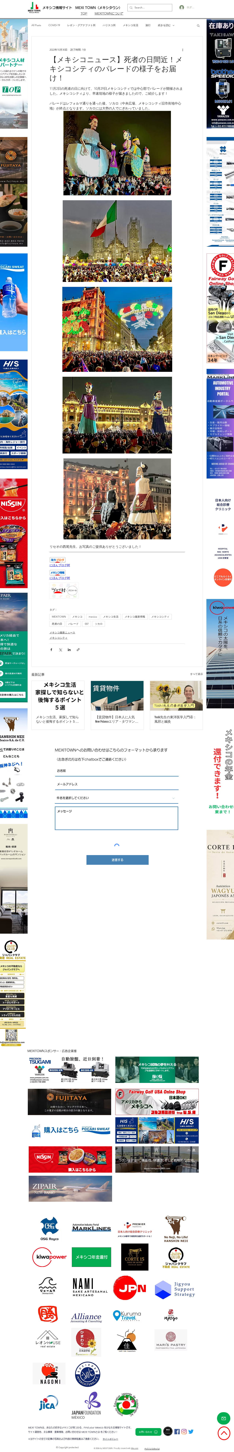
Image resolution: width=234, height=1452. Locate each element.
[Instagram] (184, 1431)
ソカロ (99, 623)
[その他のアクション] (182, 50)
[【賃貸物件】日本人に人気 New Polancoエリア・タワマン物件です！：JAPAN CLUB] (117, 696)
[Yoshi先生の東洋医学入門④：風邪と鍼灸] (176, 696)
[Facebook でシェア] (51, 649)
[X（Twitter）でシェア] (60, 649)
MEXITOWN (59, 616)
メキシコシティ (160, 616)
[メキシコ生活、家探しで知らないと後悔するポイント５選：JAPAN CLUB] (58, 696)
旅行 (148, 25)
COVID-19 (54, 25)
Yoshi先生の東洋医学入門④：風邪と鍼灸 (175, 719)
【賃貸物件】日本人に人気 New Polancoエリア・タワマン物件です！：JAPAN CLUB (116, 719)
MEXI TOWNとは (91, 1432)
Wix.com (134, 1448)
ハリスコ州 (109, 25)
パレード (73, 623)
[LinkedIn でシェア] (69, 649)
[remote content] (117, 562)
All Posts (36, 25)
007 (87, 623)
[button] (198, 25)
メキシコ (77, 616)
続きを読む (164, 25)
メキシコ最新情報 (135, 616)
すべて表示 (196, 674)
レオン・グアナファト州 (81, 25)
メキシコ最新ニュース (62, 632)
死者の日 (57, 623)
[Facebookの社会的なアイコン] (177, 1431)
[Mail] (223, 1418)
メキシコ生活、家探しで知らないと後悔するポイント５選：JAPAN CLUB (57, 719)
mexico (93, 616)
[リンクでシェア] (78, 649)
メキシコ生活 (130, 25)
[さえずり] (191, 1431)
